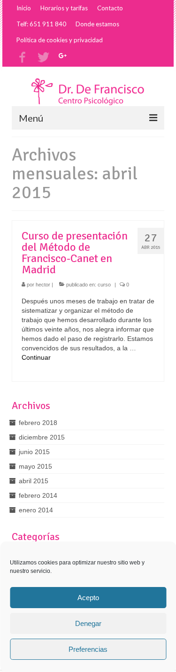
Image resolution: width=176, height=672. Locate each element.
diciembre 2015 (42, 437)
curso (104, 284)
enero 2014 (36, 510)
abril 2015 (33, 481)
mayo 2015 (35, 466)
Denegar (88, 623)
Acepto (88, 598)
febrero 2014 (38, 495)
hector (43, 284)
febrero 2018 (38, 422)
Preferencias (88, 649)
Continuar (36, 357)
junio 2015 (34, 452)
